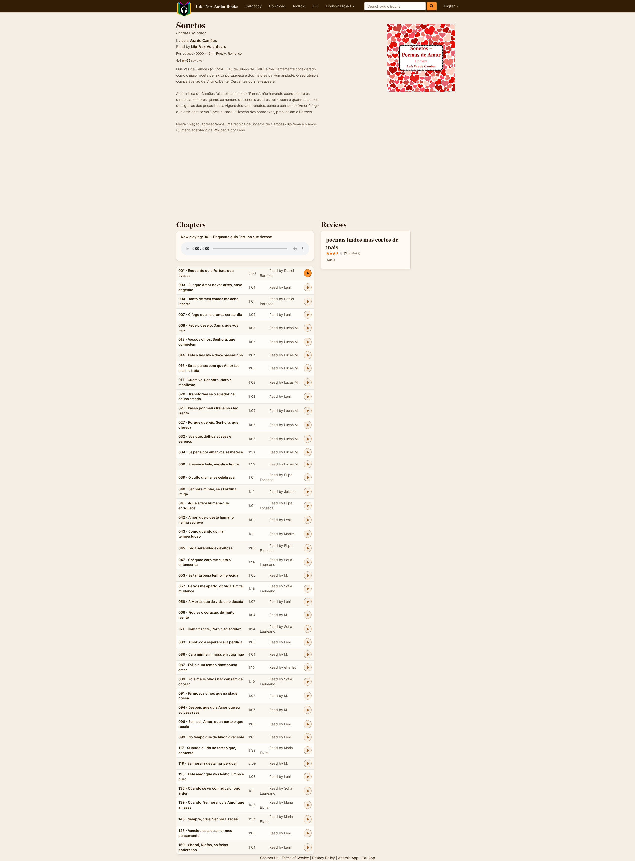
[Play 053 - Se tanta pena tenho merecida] (308, 575)
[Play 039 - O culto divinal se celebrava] (308, 477)
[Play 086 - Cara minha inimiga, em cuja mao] (308, 654)
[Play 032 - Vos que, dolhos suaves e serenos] (308, 439)
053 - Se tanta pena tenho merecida (208, 575)
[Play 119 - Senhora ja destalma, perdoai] (308, 763)
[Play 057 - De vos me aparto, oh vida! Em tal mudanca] (308, 589)
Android (299, 6)
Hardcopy (254, 6)
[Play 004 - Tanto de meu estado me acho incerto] (308, 301)
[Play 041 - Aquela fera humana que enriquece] (308, 506)
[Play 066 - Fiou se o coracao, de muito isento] (308, 615)
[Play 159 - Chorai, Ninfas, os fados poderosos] (308, 847)
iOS (315, 6)
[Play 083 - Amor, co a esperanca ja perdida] (308, 642)
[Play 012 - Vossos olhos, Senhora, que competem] (308, 342)
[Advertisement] (317, 178)
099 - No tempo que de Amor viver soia (211, 737)
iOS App (368, 858)
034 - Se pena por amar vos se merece (210, 452)
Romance (235, 53)
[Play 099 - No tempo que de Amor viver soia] (308, 737)
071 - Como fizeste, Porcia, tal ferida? (209, 629)
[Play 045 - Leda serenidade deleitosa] (308, 548)
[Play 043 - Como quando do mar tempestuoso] (308, 534)
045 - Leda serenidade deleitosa (205, 548)
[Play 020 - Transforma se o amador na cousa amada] (308, 396)
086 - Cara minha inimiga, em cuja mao (211, 654)
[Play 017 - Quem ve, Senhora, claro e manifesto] (308, 382)
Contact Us (269, 858)
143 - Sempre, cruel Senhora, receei (208, 819)
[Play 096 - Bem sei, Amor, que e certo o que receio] (308, 724)
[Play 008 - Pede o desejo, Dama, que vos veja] (308, 328)
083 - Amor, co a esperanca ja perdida (210, 642)
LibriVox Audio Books (217, 6)
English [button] (450, 6)
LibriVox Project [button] (339, 6)
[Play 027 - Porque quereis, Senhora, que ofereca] (308, 425)
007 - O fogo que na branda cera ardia (210, 314)
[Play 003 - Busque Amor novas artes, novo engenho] (308, 287)
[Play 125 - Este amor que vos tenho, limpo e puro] (308, 777)
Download (277, 6)
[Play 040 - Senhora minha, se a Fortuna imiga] (308, 492)
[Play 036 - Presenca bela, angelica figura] (308, 464)
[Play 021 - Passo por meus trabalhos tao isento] (308, 411)
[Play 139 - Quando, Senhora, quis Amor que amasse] (308, 805)
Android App (348, 858)
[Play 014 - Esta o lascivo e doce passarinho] (308, 355)
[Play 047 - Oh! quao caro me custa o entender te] (308, 562)
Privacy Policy (323, 858)
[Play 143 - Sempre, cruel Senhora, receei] (308, 819)
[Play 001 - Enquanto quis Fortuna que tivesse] (308, 273)
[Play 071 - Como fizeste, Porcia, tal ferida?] (308, 629)
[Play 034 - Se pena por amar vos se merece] (308, 452)
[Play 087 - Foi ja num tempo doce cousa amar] (308, 667)
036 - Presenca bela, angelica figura (208, 464)
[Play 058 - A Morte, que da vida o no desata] (308, 602)
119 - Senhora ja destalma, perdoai (207, 763)
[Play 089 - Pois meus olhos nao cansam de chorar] (308, 682)
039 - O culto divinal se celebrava (206, 477)
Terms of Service (295, 858)
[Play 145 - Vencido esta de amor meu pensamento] (308, 833)
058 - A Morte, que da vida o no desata (210, 601)
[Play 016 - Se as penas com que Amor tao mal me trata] (308, 368)
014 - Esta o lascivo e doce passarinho (210, 355)
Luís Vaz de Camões (199, 40)
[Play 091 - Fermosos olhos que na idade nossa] (308, 696)
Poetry (221, 53)
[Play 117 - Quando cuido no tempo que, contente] (308, 750)
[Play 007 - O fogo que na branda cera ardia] (308, 315)
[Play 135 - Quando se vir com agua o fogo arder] (308, 791)
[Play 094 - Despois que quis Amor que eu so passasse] (308, 710)
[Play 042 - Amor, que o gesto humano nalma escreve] (308, 520)
